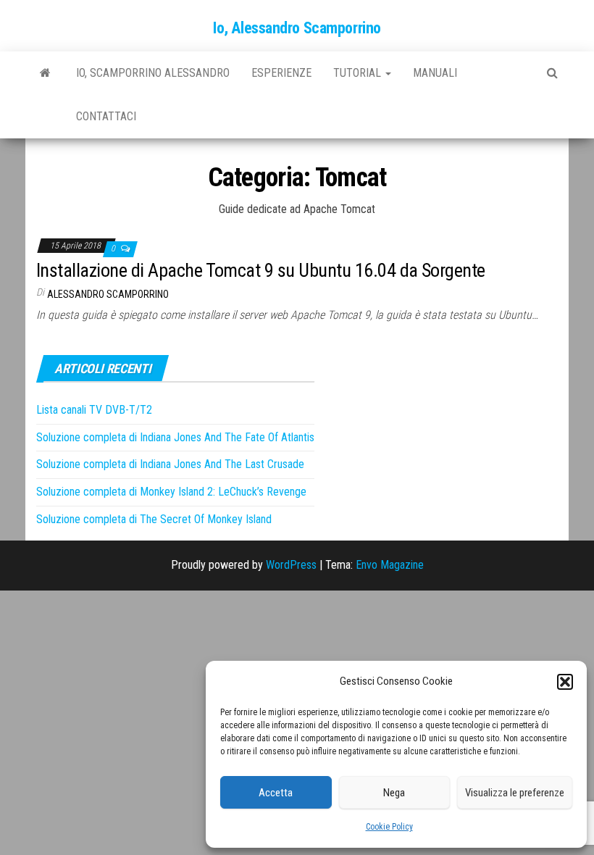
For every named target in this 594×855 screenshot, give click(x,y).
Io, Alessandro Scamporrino (297, 28)
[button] (565, 682)
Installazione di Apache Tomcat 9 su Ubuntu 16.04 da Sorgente (260, 270)
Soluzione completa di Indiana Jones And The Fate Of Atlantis (175, 437)
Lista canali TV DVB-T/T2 (94, 410)
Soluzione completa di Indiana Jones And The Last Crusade (170, 464)
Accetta (276, 792)
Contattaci (106, 116)
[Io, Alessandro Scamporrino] (45, 73)
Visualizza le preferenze (514, 792)
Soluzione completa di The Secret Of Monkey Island (154, 519)
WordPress (291, 565)
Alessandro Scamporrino (108, 294)
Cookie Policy (389, 827)
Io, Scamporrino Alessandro (153, 73)
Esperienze (281, 73)
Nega (394, 792)
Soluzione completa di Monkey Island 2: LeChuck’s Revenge (171, 492)
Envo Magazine (390, 565)
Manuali (435, 73)
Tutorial (358, 73)
